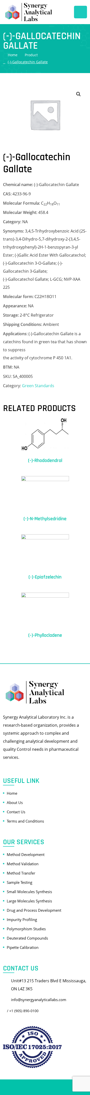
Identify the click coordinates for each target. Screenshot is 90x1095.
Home (13, 54)
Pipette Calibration (22, 947)
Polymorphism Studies (26, 928)
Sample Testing (19, 882)
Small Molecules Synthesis (29, 891)
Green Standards (38, 385)
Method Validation (22, 863)
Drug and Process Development (34, 910)
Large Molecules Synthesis (29, 900)
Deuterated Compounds (27, 938)
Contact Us (16, 811)
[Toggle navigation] (80, 12)
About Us (15, 802)
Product (31, 54)
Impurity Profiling (22, 919)
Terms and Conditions (25, 821)
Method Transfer (21, 873)
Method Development (25, 854)
